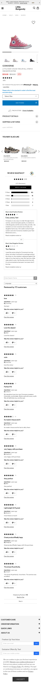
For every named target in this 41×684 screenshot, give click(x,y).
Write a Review (20, 187)
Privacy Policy (16, 667)
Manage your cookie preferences (21, 662)
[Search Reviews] (35, 278)
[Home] (20, 8)
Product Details (10, 116)
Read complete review (13, 235)
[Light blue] (24, 59)
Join (36, 643)
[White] (7, 59)
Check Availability (27, 110)
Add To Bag (20, 103)
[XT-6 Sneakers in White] (29, 146)
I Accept (20, 679)
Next (38, 151)
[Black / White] (32, 59)
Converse (8, 66)
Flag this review (9, 317)
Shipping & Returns (11, 122)
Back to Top (20, 597)
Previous (3, 152)
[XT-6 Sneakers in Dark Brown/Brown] (12, 146)
